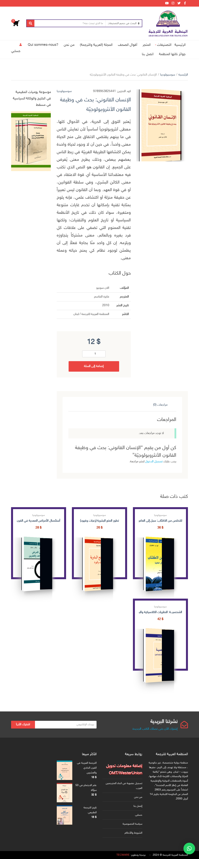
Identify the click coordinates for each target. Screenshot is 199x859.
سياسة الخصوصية (132, 824)
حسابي (15, 51)
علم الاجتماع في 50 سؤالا (86, 788)
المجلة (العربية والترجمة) (96, 45)
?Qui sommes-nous (43, 45)
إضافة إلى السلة (94, 366)
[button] (189, 848)
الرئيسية (180, 45)
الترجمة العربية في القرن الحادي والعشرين (87, 767)
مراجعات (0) (160, 405)
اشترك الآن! (23, 724)
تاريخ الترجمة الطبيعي (90, 810)
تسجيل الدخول (154, 461)
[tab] (160, 405)
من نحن (69, 45)
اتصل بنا (148, 54)
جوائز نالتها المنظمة (172, 54)
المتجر (147, 45)
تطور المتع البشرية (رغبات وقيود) (99, 521)
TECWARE (123, 855)
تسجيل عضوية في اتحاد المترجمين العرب (124, 786)
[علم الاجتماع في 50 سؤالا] (64, 792)
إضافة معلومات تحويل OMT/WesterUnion (124, 770)
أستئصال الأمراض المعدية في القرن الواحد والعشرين (38, 521)
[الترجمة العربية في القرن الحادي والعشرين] (64, 770)
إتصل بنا (138, 806)
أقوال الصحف (127, 45)
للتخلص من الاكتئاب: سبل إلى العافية (160, 521)
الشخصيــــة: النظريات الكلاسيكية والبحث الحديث (160, 612)
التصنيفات (164, 45)
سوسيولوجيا (167, 75)
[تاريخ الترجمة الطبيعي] (64, 815)
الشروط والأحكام (133, 833)
